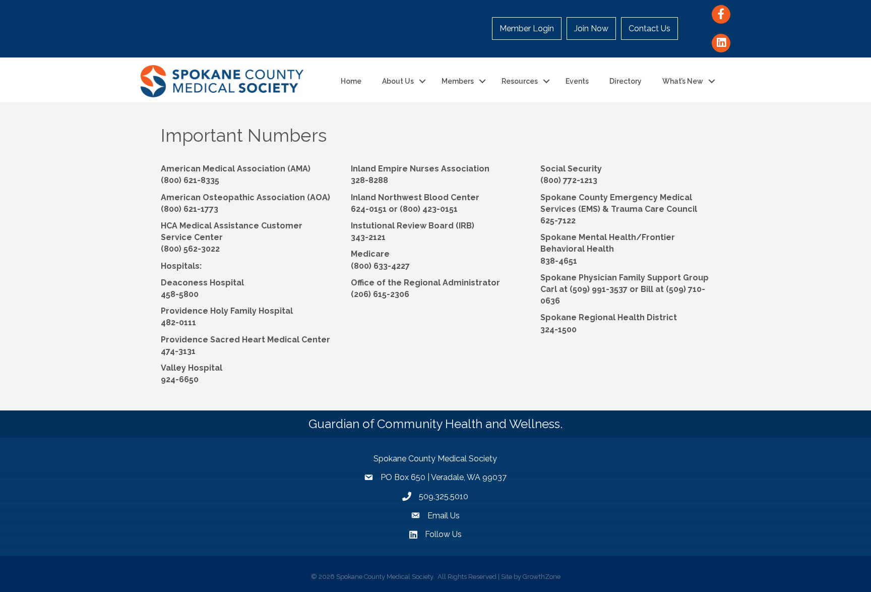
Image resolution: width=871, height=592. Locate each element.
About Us (398, 81)
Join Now (591, 28)
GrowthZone (542, 576)
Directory (625, 81)
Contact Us (649, 28)
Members (458, 81)
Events (577, 81)
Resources (520, 81)
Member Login (527, 28)
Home (351, 81)
